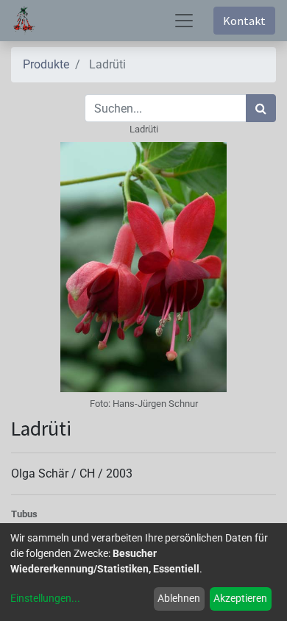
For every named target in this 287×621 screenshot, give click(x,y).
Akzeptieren (240, 598)
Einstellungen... (45, 598)
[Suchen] (261, 108)
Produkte (46, 64)
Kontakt (244, 20)
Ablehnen (178, 598)
